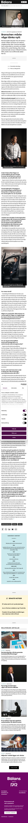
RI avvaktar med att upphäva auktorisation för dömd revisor (11, 721)
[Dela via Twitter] (6, 529)
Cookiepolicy (10, 816)
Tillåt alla (14, 428)
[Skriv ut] (12, 529)
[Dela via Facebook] (2, 529)
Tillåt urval (14, 433)
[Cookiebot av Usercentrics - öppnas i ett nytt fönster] (21, 384)
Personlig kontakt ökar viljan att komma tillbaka (9, 686)
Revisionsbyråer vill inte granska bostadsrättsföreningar (12, 653)
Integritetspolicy (4, 816)
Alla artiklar (6, 5)
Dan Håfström (22, 792)
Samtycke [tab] (5, 388)
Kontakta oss (4, 792)
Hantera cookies (10, 812)
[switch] (25, 415)
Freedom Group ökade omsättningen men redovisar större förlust (13, 613)
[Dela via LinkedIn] (9, 529)
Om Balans (4, 791)
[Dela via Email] (16, 529)
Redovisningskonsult (6, 524)
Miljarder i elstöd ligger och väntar (12, 755)
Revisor (20, 524)
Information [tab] (14, 388)
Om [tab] (23, 388)
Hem (2, 5)
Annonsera (4, 794)
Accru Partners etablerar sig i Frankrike (14, 608)
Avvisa (14, 437)
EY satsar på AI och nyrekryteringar (12, 604)
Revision (14, 524)
